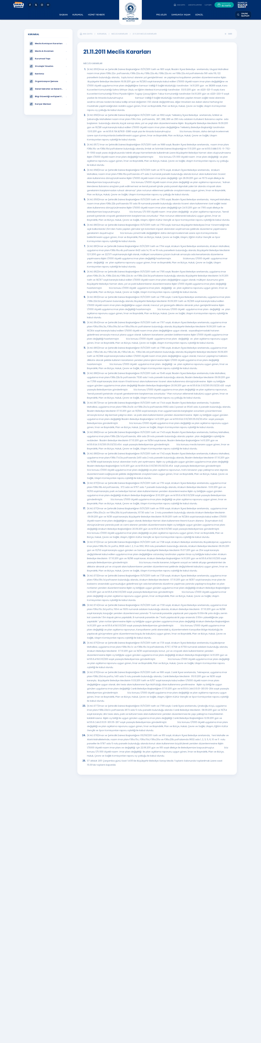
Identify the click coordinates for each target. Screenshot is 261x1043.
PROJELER (161, 15)
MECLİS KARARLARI (119, 34)
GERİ (230, 34)
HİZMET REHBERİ (96, 15)
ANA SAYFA (181, 5)
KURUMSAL (77, 15)
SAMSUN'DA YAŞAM (180, 15)
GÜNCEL (199, 15)
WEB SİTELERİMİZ (195, 5)
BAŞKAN (64, 15)
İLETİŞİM (208, 5)
